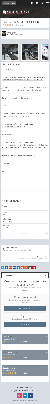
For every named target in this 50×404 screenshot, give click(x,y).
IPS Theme (20, 388)
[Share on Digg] (14, 267)
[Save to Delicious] (18, 267)
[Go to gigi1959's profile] (4, 33)
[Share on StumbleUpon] (26, 267)
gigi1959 (14, 32)
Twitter (25, 395)
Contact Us (35, 390)
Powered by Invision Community (25, 400)
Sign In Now (25, 324)
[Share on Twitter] (2, 267)
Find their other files (14, 35)
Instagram (19, 395)
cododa (6, 336)
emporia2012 (8, 352)
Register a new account (25, 308)
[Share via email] (30, 267)
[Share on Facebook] (6, 267)
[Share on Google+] (10, 267)
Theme (24, 390)
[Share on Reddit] (22, 267)
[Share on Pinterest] (34, 267)
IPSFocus (30, 388)
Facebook (30, 395)
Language (15, 390)
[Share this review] (46, 336)
